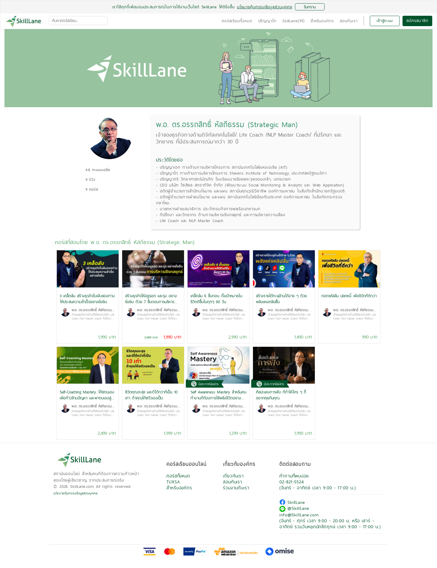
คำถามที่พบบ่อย (294, 476)
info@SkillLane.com (299, 514)
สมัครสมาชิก (417, 20)
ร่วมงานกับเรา (236, 487)
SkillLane (295, 502)
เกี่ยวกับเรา (233, 476)
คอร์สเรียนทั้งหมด (237, 21)
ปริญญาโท (267, 21)
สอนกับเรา (349, 21)
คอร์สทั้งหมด (178, 476)
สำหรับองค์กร (322, 21)
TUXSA (173, 481)
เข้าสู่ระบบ (385, 20)
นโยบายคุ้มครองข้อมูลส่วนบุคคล (76, 493)
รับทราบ (310, 7)
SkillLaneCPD (293, 21)
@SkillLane (297, 508)
